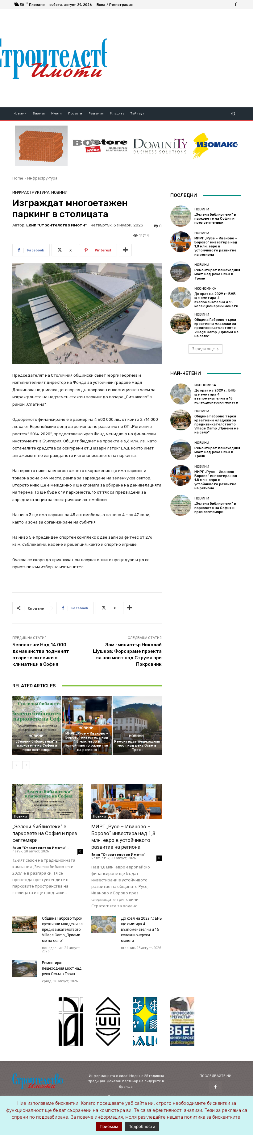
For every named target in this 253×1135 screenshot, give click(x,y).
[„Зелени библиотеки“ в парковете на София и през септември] (36, 725)
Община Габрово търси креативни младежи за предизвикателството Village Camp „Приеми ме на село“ (62, 929)
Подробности (141, 1126)
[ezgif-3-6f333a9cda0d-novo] (41, 146)
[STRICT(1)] (215, 145)
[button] (233, 114)
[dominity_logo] (160, 146)
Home (17, 178)
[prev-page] (16, 765)
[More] (125, 250)
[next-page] (26, 765)
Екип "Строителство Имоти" (56, 225)
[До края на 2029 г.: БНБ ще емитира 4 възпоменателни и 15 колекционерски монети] (103, 924)
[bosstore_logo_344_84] (100, 146)
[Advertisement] (180, 58)
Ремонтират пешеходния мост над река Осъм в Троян (137, 745)
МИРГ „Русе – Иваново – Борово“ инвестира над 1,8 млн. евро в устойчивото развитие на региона (86, 741)
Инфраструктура (42, 178)
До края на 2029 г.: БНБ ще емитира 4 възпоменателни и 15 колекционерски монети (141, 929)
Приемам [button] (109, 1126)
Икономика (205, 288)
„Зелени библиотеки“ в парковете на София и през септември (37, 745)
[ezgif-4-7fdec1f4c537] (182, 1021)
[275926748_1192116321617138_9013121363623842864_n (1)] (108, 1021)
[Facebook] (235, 4)
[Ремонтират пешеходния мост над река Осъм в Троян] (137, 725)
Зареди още (203, 348)
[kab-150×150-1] (71, 1021)
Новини (59, 192)
